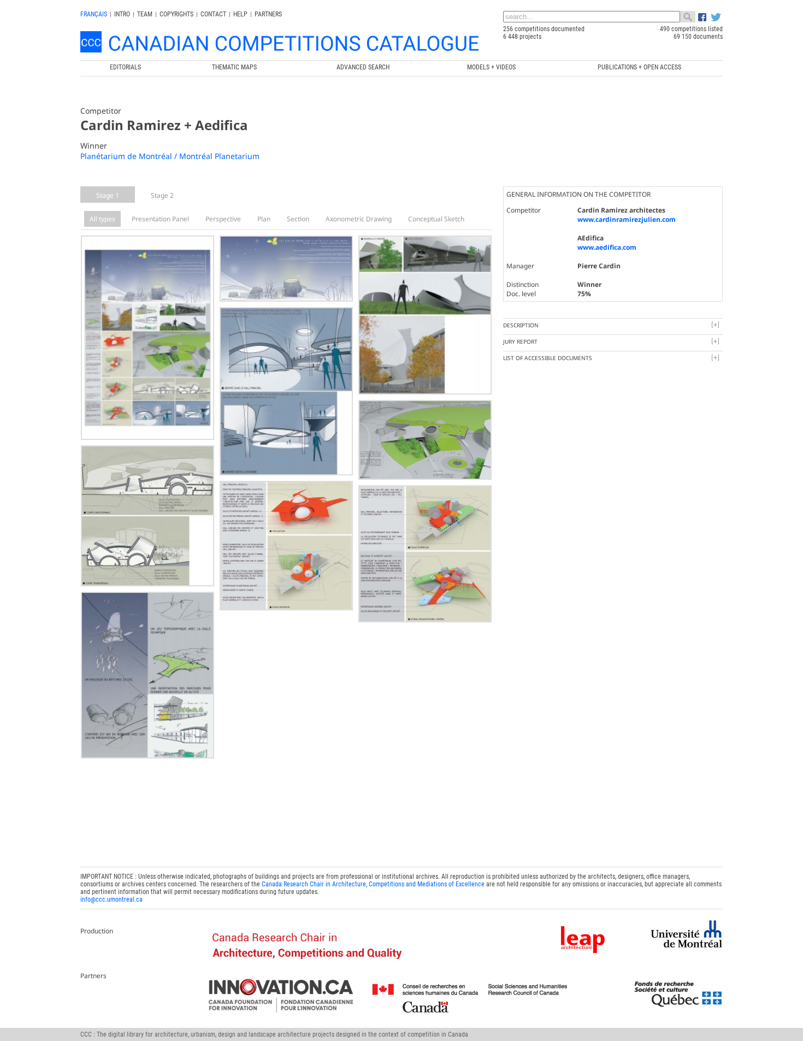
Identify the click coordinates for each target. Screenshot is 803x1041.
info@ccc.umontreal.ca (111, 899)
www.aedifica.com (606, 247)
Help (240, 14)
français (93, 14)
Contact (213, 14)
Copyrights (176, 14)
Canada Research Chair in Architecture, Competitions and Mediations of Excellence (373, 884)
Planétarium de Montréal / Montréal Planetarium (169, 156)
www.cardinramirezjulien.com (626, 219)
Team (144, 14)
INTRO (122, 14)
